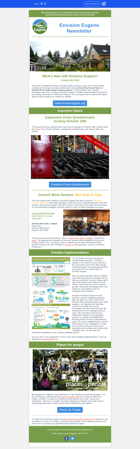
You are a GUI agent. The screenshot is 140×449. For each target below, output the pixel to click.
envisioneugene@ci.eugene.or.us (80, 419)
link (100, 240)
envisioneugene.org (49, 339)
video (37, 129)
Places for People (70, 409)
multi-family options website (81, 238)
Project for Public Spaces (71, 397)
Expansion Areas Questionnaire (70, 184)
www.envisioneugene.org (70, 103)
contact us (69, 245)
